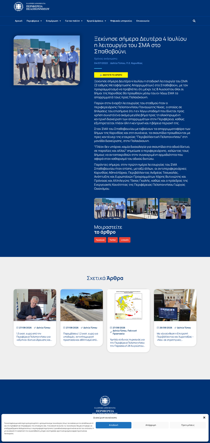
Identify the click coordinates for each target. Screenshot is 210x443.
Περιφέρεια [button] (33, 20)
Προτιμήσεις (187, 425)
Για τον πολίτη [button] (72, 20)
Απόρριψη (151, 425)
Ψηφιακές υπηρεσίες (121, 20)
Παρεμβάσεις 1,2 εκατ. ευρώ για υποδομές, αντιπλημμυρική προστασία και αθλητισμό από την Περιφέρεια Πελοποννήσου (80, 338)
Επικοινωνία (142, 20)
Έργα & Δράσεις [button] (95, 20)
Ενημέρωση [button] (52, 20)
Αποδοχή (113, 425)
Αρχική (18, 20)
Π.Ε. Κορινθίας (134, 63)
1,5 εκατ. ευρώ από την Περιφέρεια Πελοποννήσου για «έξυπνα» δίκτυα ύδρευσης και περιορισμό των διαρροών (33, 338)
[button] (204, 417)
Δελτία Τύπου (117, 63)
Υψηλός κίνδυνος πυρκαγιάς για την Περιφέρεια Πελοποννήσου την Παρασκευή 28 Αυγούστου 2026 (127, 344)
